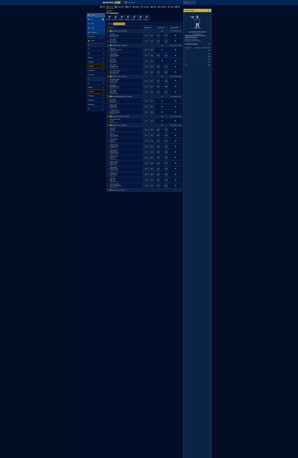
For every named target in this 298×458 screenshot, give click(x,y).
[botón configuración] (208, 10)
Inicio (107, 10)
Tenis (111, 10)
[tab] (110, 24)
